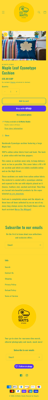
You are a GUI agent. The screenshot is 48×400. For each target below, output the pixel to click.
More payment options (24, 115)
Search (7, 267)
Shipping (13, 82)
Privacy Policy (10, 284)
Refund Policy (10, 290)
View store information (14, 128)
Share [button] (7, 135)
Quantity (5, 86)
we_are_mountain (16, 193)
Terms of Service (11, 296)
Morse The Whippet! (23, 209)
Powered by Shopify (32, 396)
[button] (3, 12)
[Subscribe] (40, 245)
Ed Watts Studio (20, 396)
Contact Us (9, 272)
